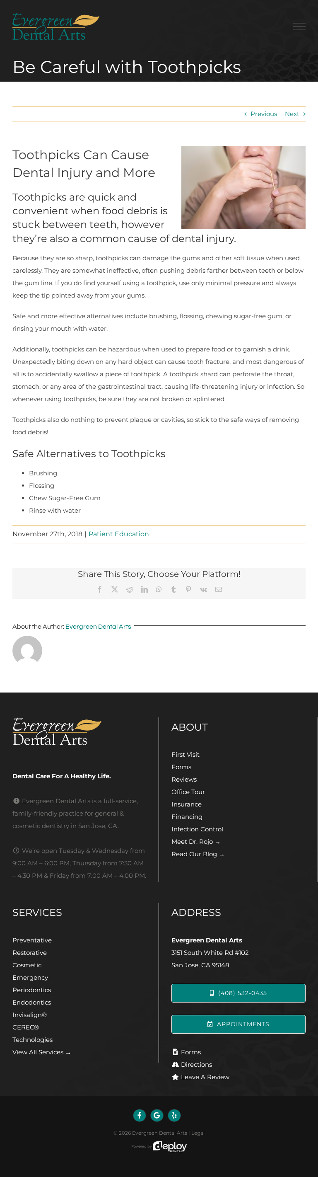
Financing (186, 817)
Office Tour (188, 792)
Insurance (186, 804)
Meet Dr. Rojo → (196, 841)
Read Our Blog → (198, 854)
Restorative (29, 953)
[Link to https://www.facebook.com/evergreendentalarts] (139, 1115)
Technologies (32, 1040)
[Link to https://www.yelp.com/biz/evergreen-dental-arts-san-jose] (174, 1115)
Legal (198, 1133)
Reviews (184, 779)
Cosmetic (26, 965)
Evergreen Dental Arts (98, 626)
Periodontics (31, 990)
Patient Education (119, 534)
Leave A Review (205, 1077)
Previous (264, 114)
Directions (196, 1064)
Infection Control (197, 829)
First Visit (185, 754)
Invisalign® (29, 1015)
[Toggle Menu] (299, 26)
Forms (181, 767)
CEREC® (25, 1027)
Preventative (32, 940)
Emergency (30, 977)
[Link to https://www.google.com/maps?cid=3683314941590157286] (157, 1115)
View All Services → (41, 1052)
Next (292, 114)
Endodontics (31, 1002)
